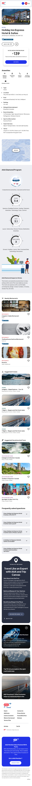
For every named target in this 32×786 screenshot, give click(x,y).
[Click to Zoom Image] (16, 17)
